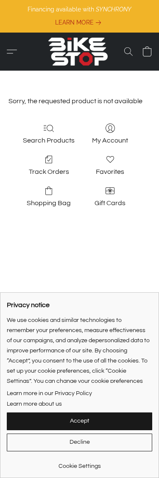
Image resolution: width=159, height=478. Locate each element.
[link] (79, 22)
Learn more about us (34, 404)
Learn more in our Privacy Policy (49, 393)
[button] (79, 52)
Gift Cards (110, 203)
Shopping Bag (49, 203)
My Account (110, 140)
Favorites (110, 171)
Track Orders (49, 171)
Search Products (49, 140)
